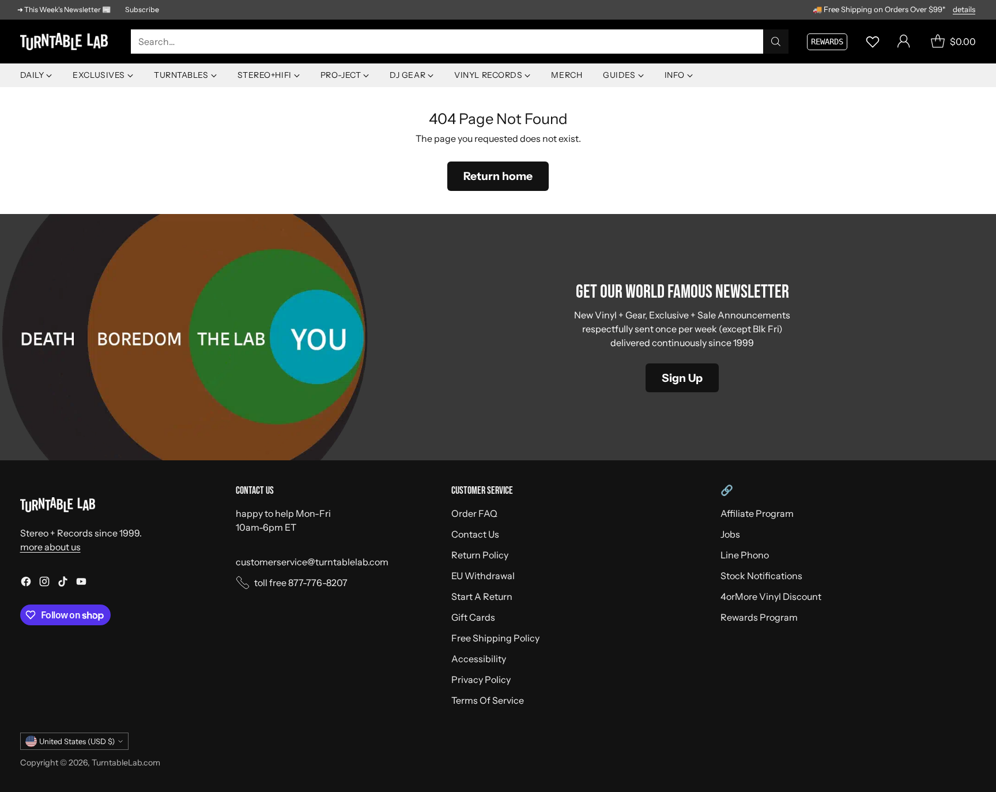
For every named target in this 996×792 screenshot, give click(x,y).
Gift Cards (473, 617)
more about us (50, 547)
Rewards (827, 41)
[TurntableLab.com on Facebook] (26, 583)
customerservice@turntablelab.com (312, 562)
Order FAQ (474, 513)
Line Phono (744, 555)
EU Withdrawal (483, 575)
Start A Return (481, 596)
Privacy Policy (481, 679)
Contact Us (475, 534)
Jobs (730, 534)
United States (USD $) (77, 741)
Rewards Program (759, 617)
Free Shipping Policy (495, 638)
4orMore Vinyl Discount (770, 596)
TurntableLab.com (126, 762)
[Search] (775, 41)
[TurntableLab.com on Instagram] (44, 583)
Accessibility (478, 659)
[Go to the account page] (904, 41)
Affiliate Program (757, 513)
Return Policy (479, 555)
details (964, 9)
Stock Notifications (761, 575)
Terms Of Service (487, 700)
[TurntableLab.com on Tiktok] (63, 583)
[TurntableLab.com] (66, 42)
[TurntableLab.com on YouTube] (81, 583)
